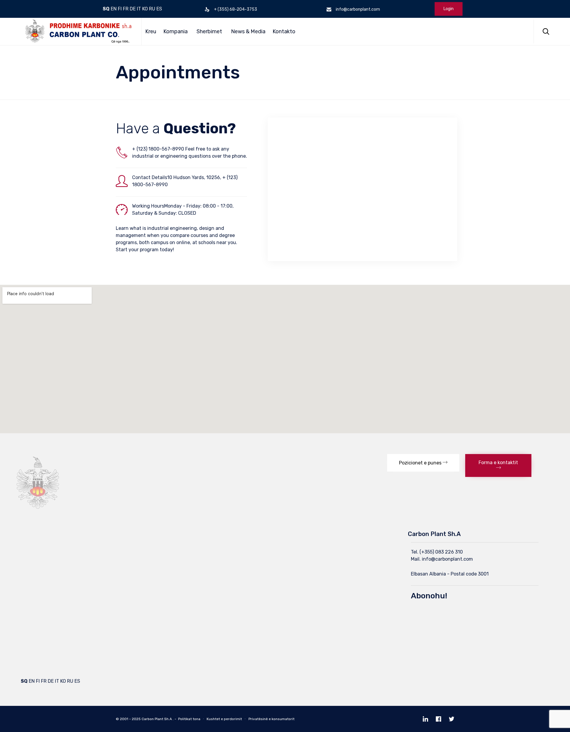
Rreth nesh (33, 544)
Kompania (175, 31)
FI (120, 9)
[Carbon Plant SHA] (76, 31)
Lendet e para (36, 564)
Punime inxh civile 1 (152, 544)
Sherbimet (209, 31)
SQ (106, 9)
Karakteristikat (37, 554)
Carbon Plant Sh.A (157, 719)
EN (114, 9)
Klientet (29, 574)
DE (133, 9)
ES (159, 9)
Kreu (150, 31)
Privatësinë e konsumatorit (271, 719)
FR (126, 9)
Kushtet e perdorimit (224, 719)
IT (139, 9)
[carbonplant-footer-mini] (38, 515)
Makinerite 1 (285, 544)
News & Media (248, 31)
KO (145, 9)
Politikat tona (189, 719)
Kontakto (284, 31)
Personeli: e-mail (39, 584)
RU (152, 9)
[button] (423, 463)
